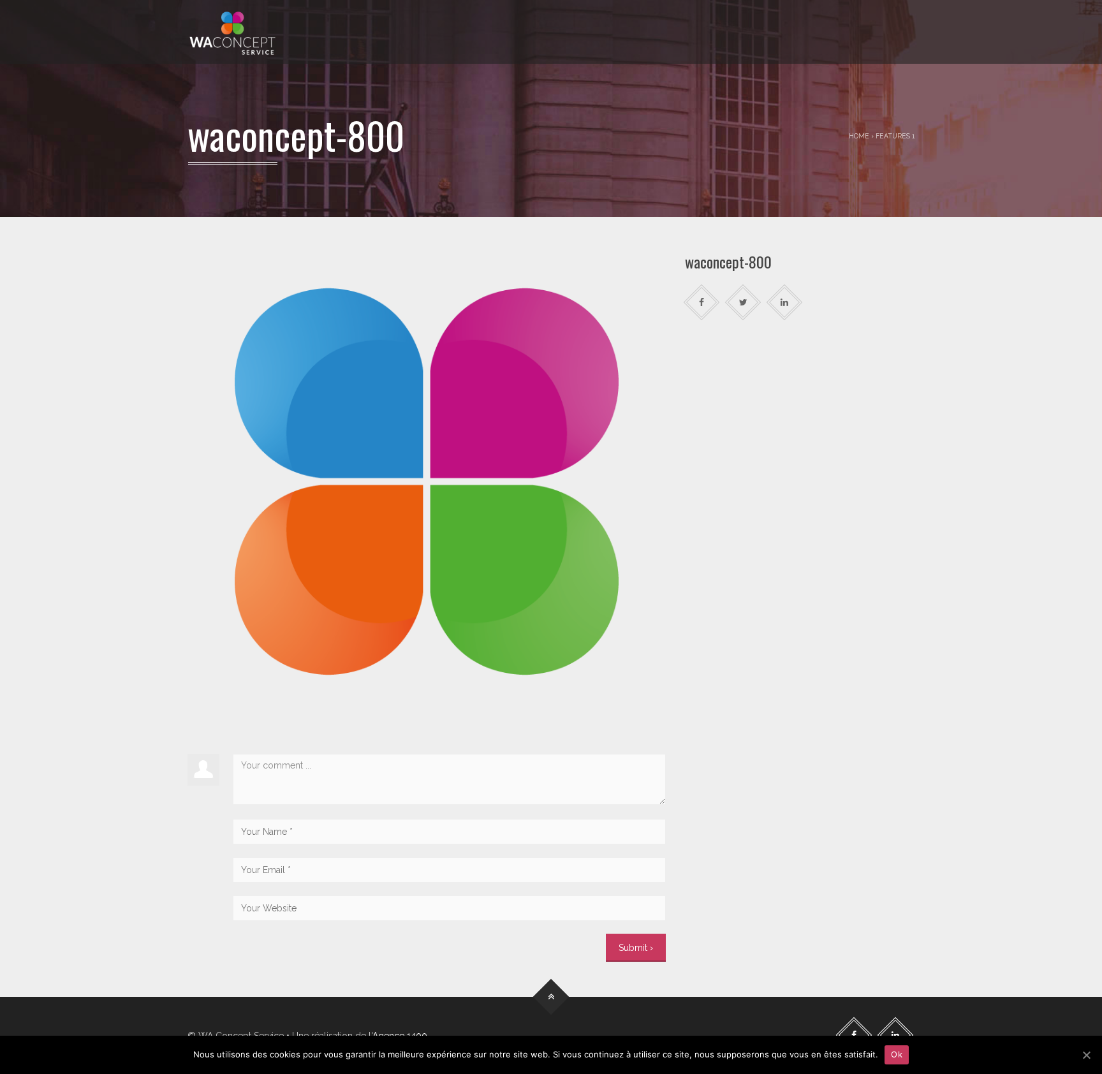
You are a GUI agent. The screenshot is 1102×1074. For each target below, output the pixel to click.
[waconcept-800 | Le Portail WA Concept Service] (232, 32)
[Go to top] (551, 996)
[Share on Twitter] (743, 302)
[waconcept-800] (426, 481)
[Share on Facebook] (702, 302)
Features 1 (895, 136)
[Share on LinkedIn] (785, 302)
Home (859, 136)
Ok (896, 1054)
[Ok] (1086, 1054)
